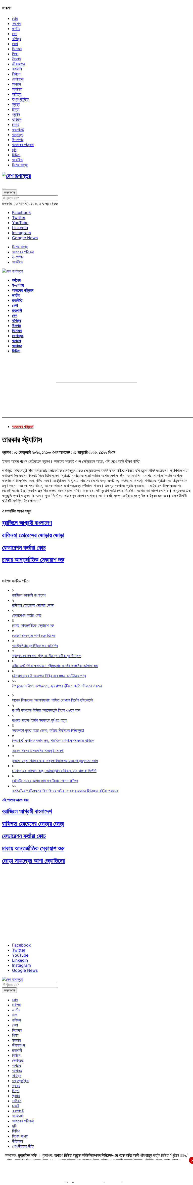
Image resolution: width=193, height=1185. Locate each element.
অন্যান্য (17, 134)
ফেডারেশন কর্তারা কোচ (24, 547)
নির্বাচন (16, 73)
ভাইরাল (16, 119)
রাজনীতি (17, 300)
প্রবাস (16, 114)
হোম (15, 18)
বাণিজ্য (16, 38)
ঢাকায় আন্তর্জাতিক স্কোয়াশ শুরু (33, 559)
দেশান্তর (17, 79)
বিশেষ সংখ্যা (20, 164)
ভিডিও (16, 154)
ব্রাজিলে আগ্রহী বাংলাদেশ (27, 522)
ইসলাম (16, 58)
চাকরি (15, 124)
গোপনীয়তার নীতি (23, 1146)
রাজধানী (17, 68)
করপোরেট (18, 129)
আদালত (17, 89)
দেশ (14, 33)
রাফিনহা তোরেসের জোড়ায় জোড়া (33, 535)
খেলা (15, 43)
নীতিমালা (17, 1141)
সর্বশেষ (16, 23)
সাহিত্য (16, 94)
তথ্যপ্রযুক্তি (20, 99)
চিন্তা (15, 109)
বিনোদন (17, 48)
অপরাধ (16, 84)
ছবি (14, 149)
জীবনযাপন (18, 63)
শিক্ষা (15, 53)
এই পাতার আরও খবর (15, 799)
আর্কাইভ (17, 159)
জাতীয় (16, 28)
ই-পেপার (17, 139)
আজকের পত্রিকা (23, 144)
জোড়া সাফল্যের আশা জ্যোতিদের (33, 860)
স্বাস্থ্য (16, 104)
